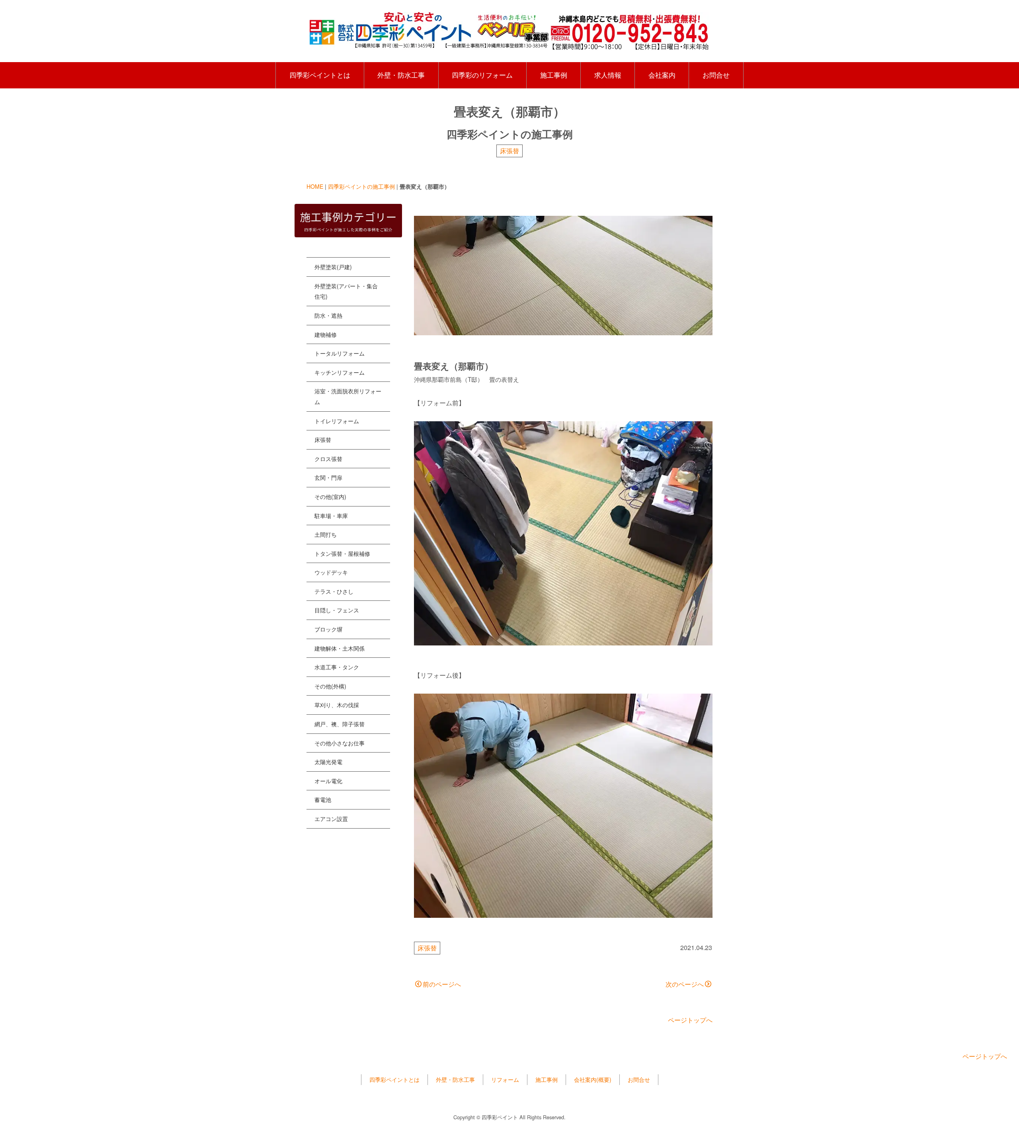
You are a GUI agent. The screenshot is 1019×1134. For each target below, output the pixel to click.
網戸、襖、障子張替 (339, 724)
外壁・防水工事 (401, 75)
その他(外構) (330, 686)
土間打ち (325, 534)
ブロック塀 (328, 629)
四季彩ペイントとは (319, 75)
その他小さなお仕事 (339, 743)
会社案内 (661, 75)
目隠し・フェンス (336, 610)
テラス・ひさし (333, 591)
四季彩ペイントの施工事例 (361, 186)
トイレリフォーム (336, 421)
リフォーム (505, 1079)
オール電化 (328, 781)
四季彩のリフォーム (482, 75)
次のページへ (685, 984)
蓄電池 (322, 800)
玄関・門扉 (328, 477)
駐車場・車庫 (331, 516)
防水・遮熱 (328, 315)
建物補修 (325, 334)
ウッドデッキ (331, 572)
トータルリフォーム (339, 353)
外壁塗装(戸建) (333, 267)
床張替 (509, 150)
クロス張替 (328, 459)
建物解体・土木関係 (339, 648)
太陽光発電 (328, 762)
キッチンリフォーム (339, 372)
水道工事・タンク (336, 667)
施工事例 (553, 75)
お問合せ (716, 75)
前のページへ (442, 984)
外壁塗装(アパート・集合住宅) (346, 291)
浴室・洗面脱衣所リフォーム (347, 396)
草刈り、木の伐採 (336, 705)
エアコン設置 (331, 819)
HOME (314, 186)
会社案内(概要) (592, 1079)
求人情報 (607, 75)
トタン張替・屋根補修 (342, 553)
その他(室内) (330, 497)
